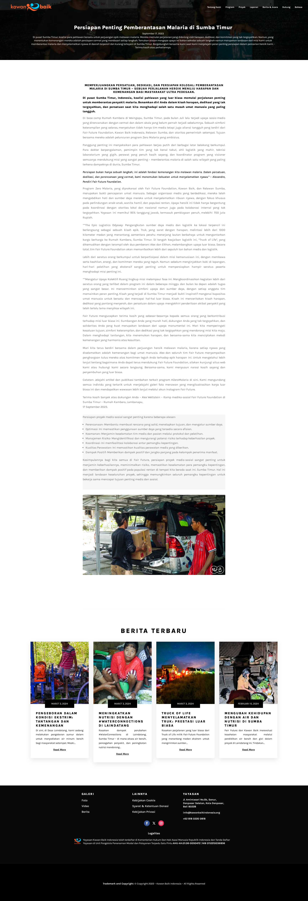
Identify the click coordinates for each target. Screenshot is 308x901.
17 (164, 567)
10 (143, 567)
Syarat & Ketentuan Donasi (150, 806)
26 (191, 567)
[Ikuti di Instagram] (161, 823)
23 (182, 567)
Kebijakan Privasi (143, 811)
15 (158, 567)
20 (173, 567)
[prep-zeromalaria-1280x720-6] (154, 574)
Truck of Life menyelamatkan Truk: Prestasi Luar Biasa (184, 719)
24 (185, 567)
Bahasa (298, 7)
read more (59, 749)
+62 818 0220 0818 (194, 818)
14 (155, 567)
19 (170, 567)
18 (167, 567)
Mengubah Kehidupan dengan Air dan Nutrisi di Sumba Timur (248, 719)
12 (149, 567)
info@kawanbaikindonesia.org (201, 812)
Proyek (242, 7)
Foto (85, 800)
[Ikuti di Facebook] (147, 823)
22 (179, 567)
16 (161, 567)
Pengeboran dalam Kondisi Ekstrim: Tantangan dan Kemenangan (56, 719)
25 (188, 567)
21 (176, 567)
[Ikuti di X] (154, 823)
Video (85, 806)
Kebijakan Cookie (143, 800)
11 (146, 567)
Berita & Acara (270, 7)
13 (152, 567)
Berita (85, 811)
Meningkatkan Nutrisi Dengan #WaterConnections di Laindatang (121, 719)
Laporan (254, 7)
